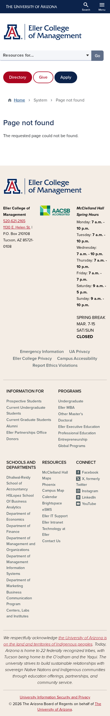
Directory (17, 77)
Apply (65, 77)
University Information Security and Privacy (55, 697)
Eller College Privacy (32, 358)
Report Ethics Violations (55, 365)
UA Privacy (79, 351)
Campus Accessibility (77, 358)
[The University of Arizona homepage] (31, 6)
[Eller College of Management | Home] (55, 32)
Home (19, 100)
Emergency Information (42, 351)
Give (43, 77)
